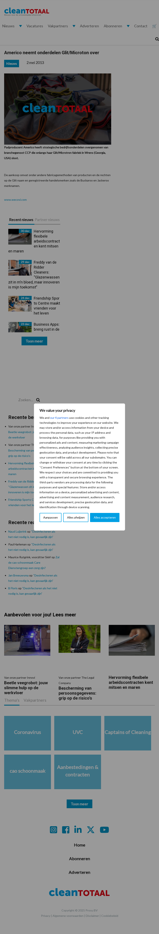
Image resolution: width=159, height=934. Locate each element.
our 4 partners (59, 417)
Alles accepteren (105, 517)
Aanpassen (50, 517)
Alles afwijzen (76, 517)
